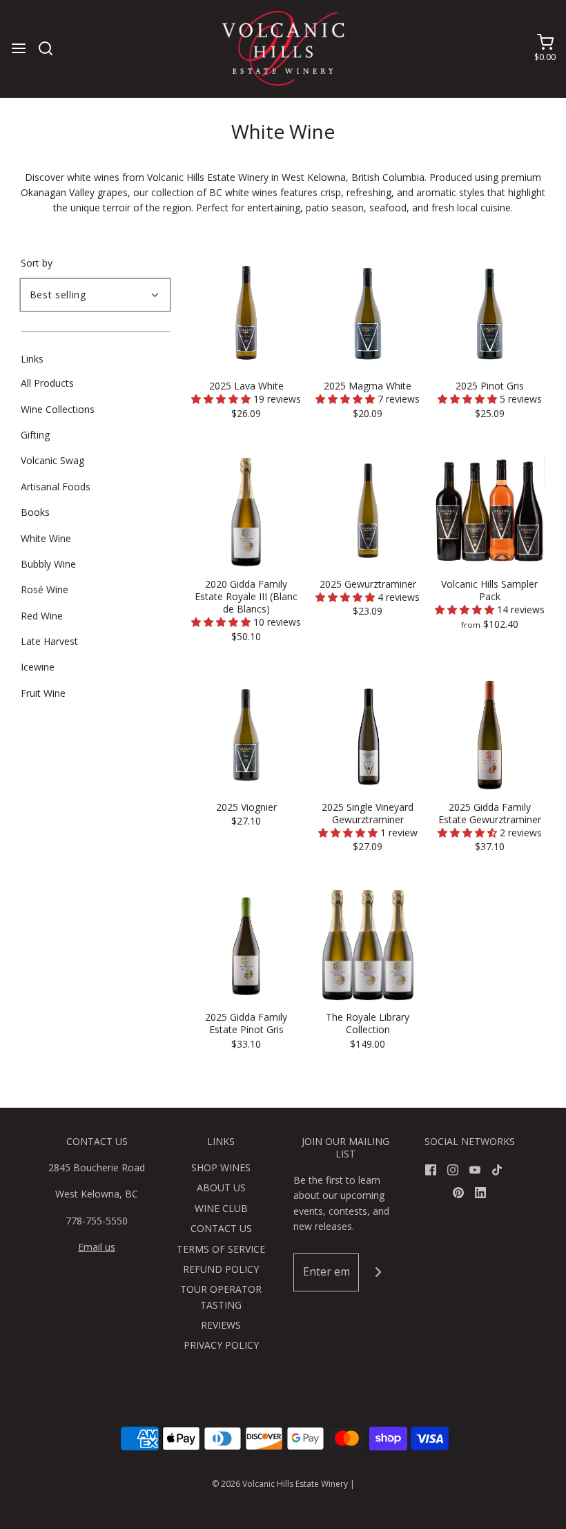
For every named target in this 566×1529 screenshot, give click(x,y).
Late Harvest (49, 641)
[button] (222, 398)
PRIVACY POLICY (221, 1345)
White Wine (46, 538)
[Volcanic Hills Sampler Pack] (489, 510)
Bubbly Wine (48, 563)
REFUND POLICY (221, 1269)
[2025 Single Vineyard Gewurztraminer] (367, 733)
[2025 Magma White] (367, 312)
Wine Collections (58, 409)
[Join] (378, 1272)
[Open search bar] (50, 48)
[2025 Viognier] (246, 733)
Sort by (36, 263)
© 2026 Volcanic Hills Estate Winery (280, 1484)
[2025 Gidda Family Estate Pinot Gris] (246, 943)
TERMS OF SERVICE (221, 1249)
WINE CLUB (221, 1208)
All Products (47, 383)
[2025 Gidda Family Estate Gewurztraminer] (489, 733)
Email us (96, 1246)
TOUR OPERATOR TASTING (221, 1296)
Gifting (35, 434)
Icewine (38, 666)
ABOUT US (221, 1187)
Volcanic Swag (52, 460)
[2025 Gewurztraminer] (367, 510)
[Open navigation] (18, 48)
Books (35, 512)
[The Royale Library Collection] (367, 943)
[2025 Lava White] (246, 312)
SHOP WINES (221, 1167)
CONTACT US (221, 1228)
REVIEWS (221, 1324)
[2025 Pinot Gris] (489, 312)
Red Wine (42, 615)
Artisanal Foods (55, 486)
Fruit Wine (43, 693)
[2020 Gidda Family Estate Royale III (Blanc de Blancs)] (246, 510)
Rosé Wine (44, 589)
